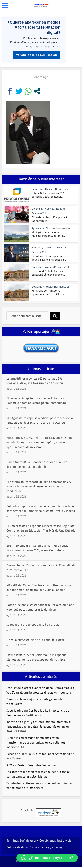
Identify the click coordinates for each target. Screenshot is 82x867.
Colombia (37, 208)
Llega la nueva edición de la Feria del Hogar (35, 639)
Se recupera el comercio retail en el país (32, 624)
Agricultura (38, 228)
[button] (47, 858)
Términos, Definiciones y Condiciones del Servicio (39, 840)
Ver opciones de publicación (36, 54)
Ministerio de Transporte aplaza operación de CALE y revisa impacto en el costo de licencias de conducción (40, 486)
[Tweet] (19, 91)
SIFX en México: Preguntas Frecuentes (31, 765)
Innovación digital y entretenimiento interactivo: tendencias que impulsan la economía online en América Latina (38, 726)
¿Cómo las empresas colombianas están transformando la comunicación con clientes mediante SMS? (35, 742)
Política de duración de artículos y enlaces (34, 847)
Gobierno (37, 267)
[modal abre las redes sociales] (37, 91)
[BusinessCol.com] (41, 5)
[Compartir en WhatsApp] (28, 91)
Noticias (49, 208)
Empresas (37, 189)
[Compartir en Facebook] (10, 91)
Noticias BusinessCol (57, 189)
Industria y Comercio (43, 247)
